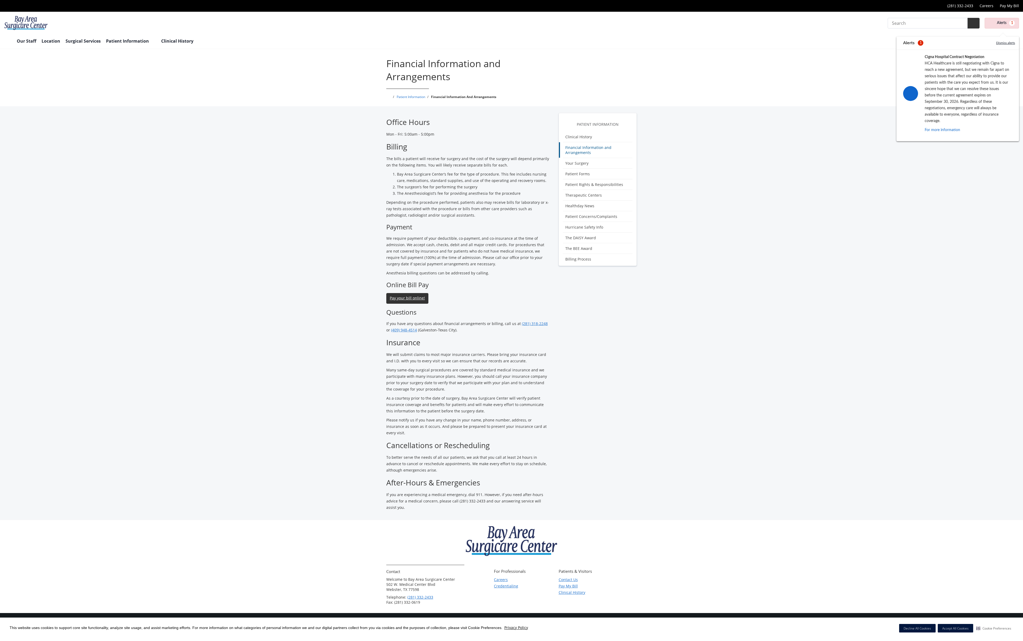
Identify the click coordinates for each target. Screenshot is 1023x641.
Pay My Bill (1009, 5)
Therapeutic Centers (583, 195)
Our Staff (26, 41)
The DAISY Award (580, 237)
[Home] (7, 41)
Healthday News (579, 205)
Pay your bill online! (407, 298)
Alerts (1005, 23)
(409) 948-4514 (404, 329)
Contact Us (568, 579)
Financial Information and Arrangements (588, 150)
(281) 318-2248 (535, 323)
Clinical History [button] (177, 41)
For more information (942, 130)
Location (51, 41)
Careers (986, 5)
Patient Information (598, 124)
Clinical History (578, 136)
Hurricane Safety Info (584, 227)
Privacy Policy (516, 627)
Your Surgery (576, 163)
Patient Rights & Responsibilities (594, 184)
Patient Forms (577, 173)
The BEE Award (578, 248)
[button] (993, 628)
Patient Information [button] (128, 41)
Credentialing (506, 586)
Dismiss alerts (1005, 42)
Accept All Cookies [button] (955, 628)
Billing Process (578, 259)
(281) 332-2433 (420, 597)
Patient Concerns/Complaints (591, 216)
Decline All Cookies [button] (917, 628)
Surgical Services (83, 41)
